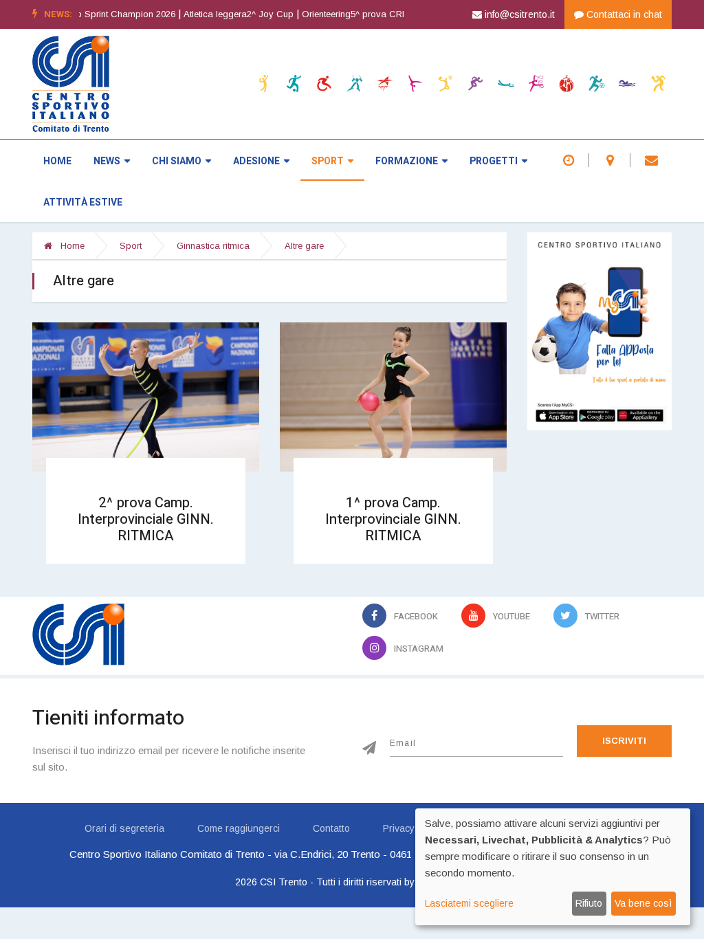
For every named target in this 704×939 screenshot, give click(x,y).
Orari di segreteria (124, 828)
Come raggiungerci (238, 828)
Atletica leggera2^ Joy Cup (214, 14)
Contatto (331, 828)
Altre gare (304, 246)
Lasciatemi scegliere (469, 903)
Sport (327, 161)
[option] (218, 14)
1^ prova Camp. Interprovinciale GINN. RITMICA (393, 519)
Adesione (256, 161)
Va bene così (643, 903)
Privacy (399, 828)
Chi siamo (176, 161)
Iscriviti (624, 741)
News (107, 161)
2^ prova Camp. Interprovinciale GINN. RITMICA (146, 519)
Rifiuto (588, 903)
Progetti (494, 161)
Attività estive (82, 202)
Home (57, 161)
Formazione (406, 161)
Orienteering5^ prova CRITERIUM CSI (353, 14)
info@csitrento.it (518, 14)
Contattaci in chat (623, 14)
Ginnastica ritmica (213, 246)
